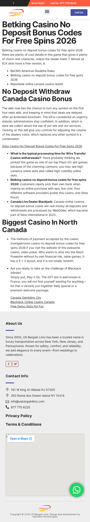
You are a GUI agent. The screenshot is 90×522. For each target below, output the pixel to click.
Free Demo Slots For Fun (27, 306)
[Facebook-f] (13, 3)
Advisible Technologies (45, 516)
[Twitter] (15, 364)
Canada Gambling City (25, 297)
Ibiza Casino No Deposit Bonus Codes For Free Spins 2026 (42, 146)
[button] (47, 11)
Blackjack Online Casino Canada (32, 302)
